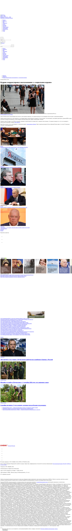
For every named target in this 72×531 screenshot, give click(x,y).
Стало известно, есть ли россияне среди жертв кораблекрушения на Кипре (15, 328)
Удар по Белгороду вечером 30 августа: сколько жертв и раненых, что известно (16, 319)
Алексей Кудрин (3, 228)
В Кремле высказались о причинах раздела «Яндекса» (10, 167)
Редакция (10, 445)
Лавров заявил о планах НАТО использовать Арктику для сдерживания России (16, 274)
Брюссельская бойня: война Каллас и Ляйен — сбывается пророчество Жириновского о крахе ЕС (21, 409)
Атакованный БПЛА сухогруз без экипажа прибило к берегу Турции (14, 318)
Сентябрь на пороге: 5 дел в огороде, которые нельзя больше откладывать (23, 405)
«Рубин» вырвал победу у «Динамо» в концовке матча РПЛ (13, 325)
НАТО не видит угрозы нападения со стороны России (12, 330)
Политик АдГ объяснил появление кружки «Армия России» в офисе (14, 327)
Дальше (2, 337)
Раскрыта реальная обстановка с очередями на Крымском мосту (13, 332)
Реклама (13, 445)
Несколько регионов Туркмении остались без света (11, 320)
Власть (1, 146)
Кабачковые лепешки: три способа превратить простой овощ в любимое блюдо (18, 408)
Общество (2, 166)
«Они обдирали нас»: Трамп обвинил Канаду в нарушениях (13, 321)
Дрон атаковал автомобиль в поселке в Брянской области (12, 276)
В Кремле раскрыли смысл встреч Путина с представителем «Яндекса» (14, 147)
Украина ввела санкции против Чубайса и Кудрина (10, 187)
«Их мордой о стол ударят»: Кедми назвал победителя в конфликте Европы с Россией (26, 359)
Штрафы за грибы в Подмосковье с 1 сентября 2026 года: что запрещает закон (24, 382)
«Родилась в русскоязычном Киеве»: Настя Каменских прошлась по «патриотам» (17, 331)
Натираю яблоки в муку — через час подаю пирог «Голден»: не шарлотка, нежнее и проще (20, 407)
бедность (2, 229)
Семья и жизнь (3, 402)
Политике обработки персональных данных (49, 528)
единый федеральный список (42, 482)
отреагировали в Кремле (31, 124)
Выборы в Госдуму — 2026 (5, 17)
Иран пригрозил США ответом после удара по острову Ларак (13, 275)
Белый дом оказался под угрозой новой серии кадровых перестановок (15, 333)
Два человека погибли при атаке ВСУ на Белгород (11, 329)
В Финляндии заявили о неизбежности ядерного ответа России (13, 324)
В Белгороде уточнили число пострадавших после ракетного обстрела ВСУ (16, 323)
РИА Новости (17, 122)
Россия (1, 206)
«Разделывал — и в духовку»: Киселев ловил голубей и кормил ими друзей (15, 227)
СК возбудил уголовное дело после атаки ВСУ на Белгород (13, 326)
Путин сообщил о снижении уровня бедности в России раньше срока (13, 207)
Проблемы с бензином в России (6, 18)
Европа (1, 186)
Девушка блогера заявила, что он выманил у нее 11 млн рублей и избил (15, 334)
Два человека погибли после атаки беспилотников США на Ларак (14, 322)
